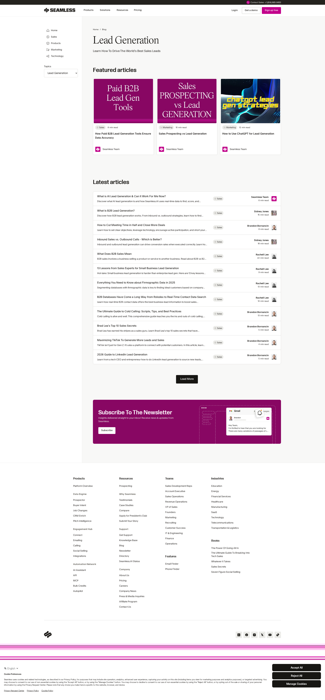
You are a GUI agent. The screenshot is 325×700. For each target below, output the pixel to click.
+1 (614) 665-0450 (273, 2)
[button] (88, 10)
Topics (47, 66)
